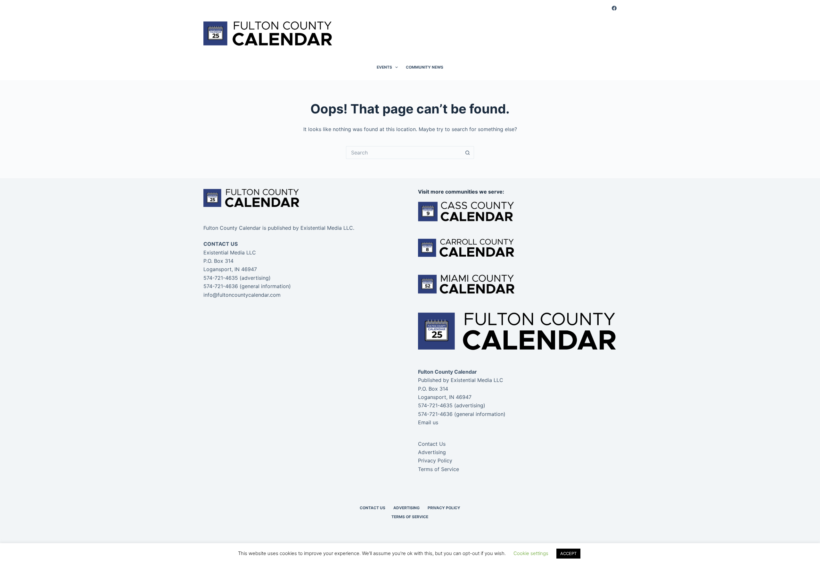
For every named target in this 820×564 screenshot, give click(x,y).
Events (384, 67)
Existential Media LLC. (327, 228)
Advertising (432, 452)
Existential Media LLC (477, 380)
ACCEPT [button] (568, 553)
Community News (424, 67)
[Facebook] (614, 8)
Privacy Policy (435, 460)
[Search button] (467, 152)
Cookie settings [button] (530, 553)
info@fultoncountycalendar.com (242, 295)
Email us (428, 422)
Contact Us (432, 444)
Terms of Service (438, 469)
